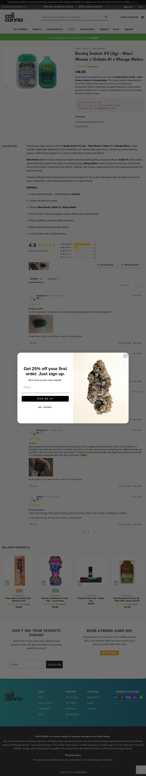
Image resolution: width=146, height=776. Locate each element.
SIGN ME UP (45, 398)
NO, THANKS (45, 407)
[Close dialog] (125, 355)
